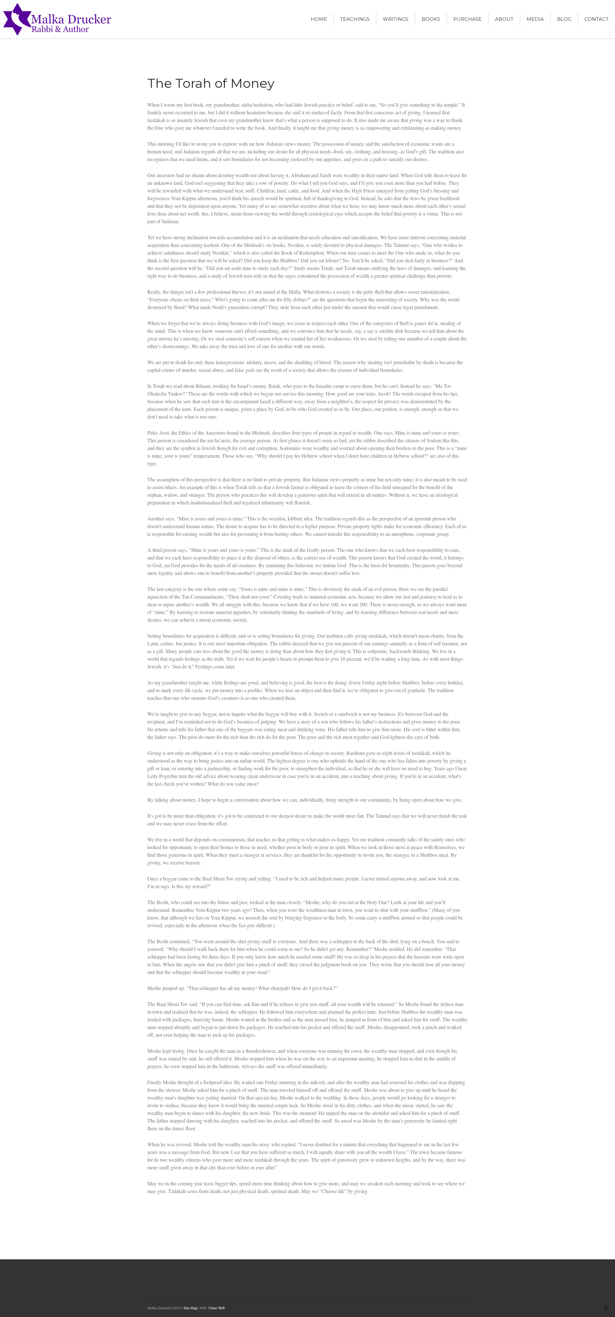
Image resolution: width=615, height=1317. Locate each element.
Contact (597, 19)
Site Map (190, 1307)
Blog (564, 19)
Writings (395, 19)
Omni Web (217, 1307)
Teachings (355, 19)
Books (431, 19)
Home (319, 19)
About (504, 19)
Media (535, 19)
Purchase (467, 19)
